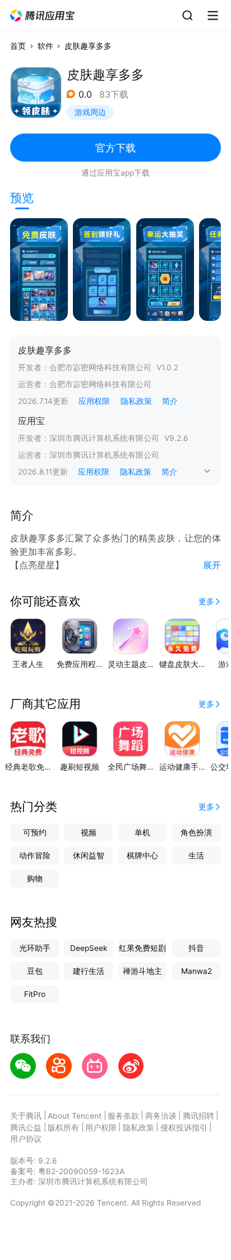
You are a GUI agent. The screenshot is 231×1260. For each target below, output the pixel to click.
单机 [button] (142, 832)
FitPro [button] (34, 994)
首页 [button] (18, 46)
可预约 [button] (35, 832)
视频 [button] (88, 832)
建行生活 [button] (88, 971)
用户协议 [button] (25, 1138)
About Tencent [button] (74, 1115)
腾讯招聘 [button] (198, 1115)
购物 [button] (35, 878)
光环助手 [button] (34, 948)
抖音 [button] (196, 948)
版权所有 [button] (63, 1127)
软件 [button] (45, 46)
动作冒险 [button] (34, 855)
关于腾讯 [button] (25, 1115)
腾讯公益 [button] (25, 1127)
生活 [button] (196, 855)
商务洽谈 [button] (161, 1115)
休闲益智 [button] (88, 855)
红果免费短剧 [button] (142, 948)
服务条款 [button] (123, 1115)
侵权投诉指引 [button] (183, 1127)
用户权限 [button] (101, 1127)
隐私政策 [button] (136, 401)
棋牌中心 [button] (142, 855)
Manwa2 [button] (196, 971)
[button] (43, 16)
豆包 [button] (35, 971)
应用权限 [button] (94, 401)
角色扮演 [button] (196, 832)
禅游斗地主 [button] (142, 971)
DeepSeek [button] (88, 948)
